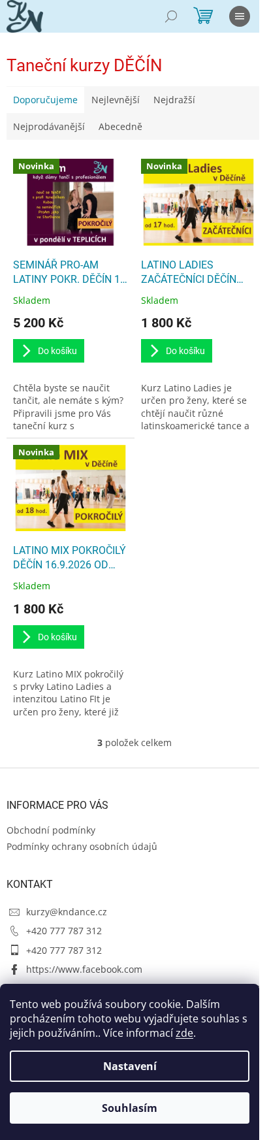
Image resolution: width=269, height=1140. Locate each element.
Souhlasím (129, 1108)
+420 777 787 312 (64, 930)
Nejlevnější (115, 99)
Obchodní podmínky (51, 830)
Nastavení (130, 1066)
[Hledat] (171, 16)
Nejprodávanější (49, 126)
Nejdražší (174, 99)
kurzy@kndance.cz (66, 911)
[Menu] (240, 16)
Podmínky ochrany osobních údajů (82, 846)
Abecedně (120, 126)
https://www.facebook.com (84, 969)
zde (184, 1033)
